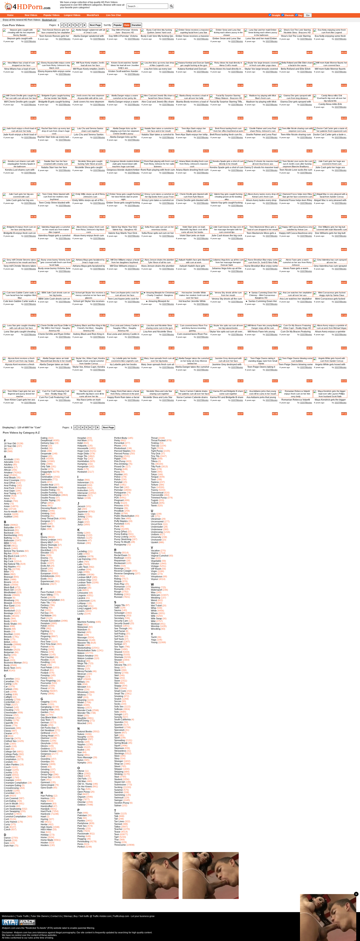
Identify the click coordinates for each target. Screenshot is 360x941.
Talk (116, 816)
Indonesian (83, 482)
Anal (6, 475)
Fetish (44, 626)
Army (6, 503)
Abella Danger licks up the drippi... (123, 138)
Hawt (43, 816)
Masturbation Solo (86, 650)
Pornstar (118, 490)
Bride (6, 639)
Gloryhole (46, 743)
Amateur (8, 472)
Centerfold (9, 702)
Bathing (8, 538)
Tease (117, 831)
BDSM (7, 545)
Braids (7, 631)
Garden (44, 712)
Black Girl (9, 590)
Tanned (118, 824)
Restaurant (119, 563)
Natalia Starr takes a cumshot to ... (158, 136)
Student (118, 779)
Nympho (81, 762)
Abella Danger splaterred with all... (89, 37)
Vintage (155, 566)
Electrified (46, 550)
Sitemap (68, 916)
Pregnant (119, 500)
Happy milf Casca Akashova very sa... (295, 234)
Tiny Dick (155, 453)
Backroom (9, 530)
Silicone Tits (120, 665)
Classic (7, 725)
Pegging (81, 839)
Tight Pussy (157, 451)
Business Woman (13, 662)
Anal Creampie (11, 480)
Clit (5, 736)
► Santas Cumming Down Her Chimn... (261, 302)
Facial (44, 597)
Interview (82, 495)
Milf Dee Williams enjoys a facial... (123, 267)
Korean (81, 543)
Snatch (117, 699)
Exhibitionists (47, 576)
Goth (43, 756)
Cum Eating (10, 801)
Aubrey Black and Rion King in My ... (88, 335)
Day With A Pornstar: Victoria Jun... (123, 37)
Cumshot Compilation (15, 816)
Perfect (81, 846)
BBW (6, 543)
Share (117, 649)
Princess (118, 505)
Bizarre (7, 582)
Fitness (44, 652)
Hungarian (82, 466)
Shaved (118, 652)
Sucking (118, 787)
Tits (152, 464)
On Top (81, 789)
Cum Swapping (12, 811)
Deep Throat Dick (49, 518)
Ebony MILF (47, 542)
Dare (6, 843)
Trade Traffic (22, 916)
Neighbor (82, 739)
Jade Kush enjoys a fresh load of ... (19, 136)
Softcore (118, 709)
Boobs (7, 616)
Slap (116, 678)
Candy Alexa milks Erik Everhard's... (330, 105)
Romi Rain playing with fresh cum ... (158, 171)
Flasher (44, 654)
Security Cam (121, 621)
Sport (117, 737)
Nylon (80, 760)
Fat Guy (45, 613)
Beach (7, 548)
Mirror (80, 689)
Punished (119, 523)
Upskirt (154, 542)
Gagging (45, 701)
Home (10, 15)
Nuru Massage (84, 757)
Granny (44, 764)
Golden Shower (49, 751)
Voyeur (154, 579)
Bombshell (9, 610)
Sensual (118, 641)
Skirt (116, 675)
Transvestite (157, 495)
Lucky (80, 613)
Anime (7, 496)
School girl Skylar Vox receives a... (88, 302)
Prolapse (118, 508)
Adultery (8, 464)
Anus (6, 498)
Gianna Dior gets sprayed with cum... (295, 103)
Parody (81, 828)
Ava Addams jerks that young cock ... (261, 398)
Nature (80, 734)
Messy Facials (84, 671)
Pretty (117, 503)
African (7, 470)
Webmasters (8, 916)
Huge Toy (82, 458)
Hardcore (45, 814)
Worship (155, 626)
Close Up (9, 738)
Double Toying (48, 500)
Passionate (83, 833)
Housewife (82, 448)
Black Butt (9, 587)
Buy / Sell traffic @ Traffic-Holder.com (92, 916)
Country (8, 772)
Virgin (154, 571)
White (154, 610)
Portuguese (120, 492)
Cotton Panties (11, 764)
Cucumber (9, 793)
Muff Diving (83, 720)
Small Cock (120, 691)
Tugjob (154, 500)
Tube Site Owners (40, 916)
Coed (7, 749)
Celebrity (8, 699)
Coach (7, 746)
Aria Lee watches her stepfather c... (296, 300)
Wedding (155, 597)
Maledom (82, 629)
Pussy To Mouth (122, 542)
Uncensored (157, 521)
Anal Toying (10, 493)
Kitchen (81, 538)
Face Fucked (47, 592)
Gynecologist (47, 785)
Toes (153, 469)
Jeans (80, 514)
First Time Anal (48, 644)
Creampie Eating (12, 785)
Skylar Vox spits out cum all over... (227, 331)
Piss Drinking (121, 464)
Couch (7, 767)
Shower (118, 660)
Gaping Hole (47, 709)
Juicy (80, 524)
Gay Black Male (49, 717)
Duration (136, 25)
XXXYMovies (30, 41)
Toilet (153, 471)
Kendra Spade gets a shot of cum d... (227, 169)
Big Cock (8, 561)
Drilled (44, 511)
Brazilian (8, 634)
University (156, 537)
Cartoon (8, 689)
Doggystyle (46, 471)
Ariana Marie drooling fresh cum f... (192, 171)
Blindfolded (10, 592)
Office (80, 773)
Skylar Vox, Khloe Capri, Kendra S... (88, 368)
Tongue (155, 477)
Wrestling (155, 629)
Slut (116, 688)
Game (44, 704)
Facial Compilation (50, 600)
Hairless (45, 798)
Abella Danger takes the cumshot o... (192, 368)
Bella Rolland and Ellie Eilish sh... (295, 70)
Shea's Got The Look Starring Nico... (296, 37)
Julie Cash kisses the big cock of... (227, 237)
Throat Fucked (158, 440)
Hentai (44, 824)
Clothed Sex (10, 741)
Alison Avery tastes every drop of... (261, 201)
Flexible (45, 660)
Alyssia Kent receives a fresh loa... (19, 366)
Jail (79, 509)
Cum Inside (10, 806)
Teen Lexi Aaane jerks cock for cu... (123, 300)
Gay (300, 15)
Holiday (45, 834)
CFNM (7, 704)
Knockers (82, 540)
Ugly (153, 514)
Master (80, 645)
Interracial (82, 493)
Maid (79, 624)
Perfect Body (120, 438)
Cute (6, 827)
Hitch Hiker (46, 829)
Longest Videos (72, 15)
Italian (80, 498)
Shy (116, 662)
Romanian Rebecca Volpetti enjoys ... (295, 401)
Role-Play (119, 584)
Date (126, 25)
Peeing (81, 836)
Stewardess (120, 751)
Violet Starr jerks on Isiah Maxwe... (192, 237)
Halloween (46, 803)
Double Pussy (48, 497)
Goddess (45, 748)
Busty (7, 665)
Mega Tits (82, 663)
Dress (44, 505)
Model (80, 702)
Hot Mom (82, 440)
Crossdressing (11, 788)
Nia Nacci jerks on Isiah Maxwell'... (89, 401)
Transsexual (157, 492)
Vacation (155, 550)
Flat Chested (47, 657)
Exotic (44, 578)
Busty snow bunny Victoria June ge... (54, 270)
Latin (79, 564)
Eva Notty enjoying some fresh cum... (330, 37)
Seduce (118, 626)
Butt (6, 670)
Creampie (9, 780)
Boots (7, 618)
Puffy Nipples (121, 521)
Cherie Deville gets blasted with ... (192, 201)
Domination (46, 477)
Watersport (156, 590)
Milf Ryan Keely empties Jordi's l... (89, 70)
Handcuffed (46, 806)
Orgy (79, 799)
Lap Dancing (84, 559)
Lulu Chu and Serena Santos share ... (89, 136)
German (45, 722)
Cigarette (8, 723)
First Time (46, 641)
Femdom (45, 623)
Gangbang (46, 707)
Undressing (157, 532)
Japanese (82, 511)
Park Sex (82, 826)
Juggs (80, 522)
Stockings (119, 753)
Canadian (9, 681)
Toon (153, 479)
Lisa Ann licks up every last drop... (157, 70)
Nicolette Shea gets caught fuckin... (88, 169)
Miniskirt (81, 687)
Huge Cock (83, 451)
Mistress (81, 694)
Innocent (81, 485)
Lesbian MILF (84, 577)
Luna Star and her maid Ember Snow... (261, 40)
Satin (116, 607)
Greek (44, 767)
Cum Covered (11, 798)
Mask (80, 635)
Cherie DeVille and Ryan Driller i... (54, 335)
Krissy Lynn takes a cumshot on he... (158, 201)
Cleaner (8, 733)
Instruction (82, 490)
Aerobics (8, 467)
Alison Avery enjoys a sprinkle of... (330, 333)
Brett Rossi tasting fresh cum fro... (227, 134)
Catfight (8, 697)
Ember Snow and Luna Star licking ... (227, 40)
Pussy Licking (121, 536)
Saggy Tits (119, 605)
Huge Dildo (83, 453)
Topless (155, 482)
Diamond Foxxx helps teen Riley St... (295, 201)
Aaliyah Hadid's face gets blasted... (192, 267)
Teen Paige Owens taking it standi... (261, 368)
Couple (7, 775)
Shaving (118, 654)
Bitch (6, 579)
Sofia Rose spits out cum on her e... (158, 234)
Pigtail (117, 458)
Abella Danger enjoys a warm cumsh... (123, 103)
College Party (11, 754)
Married (81, 632)
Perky (117, 440)
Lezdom (81, 585)
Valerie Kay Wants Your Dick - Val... (123, 234)
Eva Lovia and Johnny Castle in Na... (123, 335)
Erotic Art (45, 566)
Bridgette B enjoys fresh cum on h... (20, 234)
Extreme (45, 584)
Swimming (119, 795)
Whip (153, 608)
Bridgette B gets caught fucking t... (54, 103)
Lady (79, 554)
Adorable (8, 462)
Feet (43, 618)
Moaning (81, 700)
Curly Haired (10, 822)
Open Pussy (83, 791)
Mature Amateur (85, 655)
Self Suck (119, 639)
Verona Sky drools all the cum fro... (227, 300)
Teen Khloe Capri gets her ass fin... (19, 401)
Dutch (44, 523)
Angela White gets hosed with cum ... (330, 366)
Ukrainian (156, 519)
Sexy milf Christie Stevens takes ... (20, 267)
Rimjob (118, 581)
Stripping (118, 771)
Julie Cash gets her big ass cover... (20, 201)
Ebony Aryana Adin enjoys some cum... (54, 72)
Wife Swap (156, 618)
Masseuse (82, 640)
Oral (79, 794)
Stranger (118, 761)
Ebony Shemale (49, 545)
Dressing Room (49, 508)
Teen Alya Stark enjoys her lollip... (192, 134)
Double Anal (47, 484)
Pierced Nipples (122, 451)
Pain (79, 813)
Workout (155, 624)
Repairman (120, 560)
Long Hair (82, 606)
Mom (79, 705)
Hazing (44, 819)
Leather (81, 569)
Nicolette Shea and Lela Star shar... (157, 398)
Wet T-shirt (156, 605)
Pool (116, 484)
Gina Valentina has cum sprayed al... (330, 267)
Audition (8, 516)
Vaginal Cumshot (159, 555)
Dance (7, 837)
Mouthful (81, 718)
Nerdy (80, 742)
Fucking (45, 691)
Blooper (8, 597)
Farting (44, 607)
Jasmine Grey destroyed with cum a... (227, 366)
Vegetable (156, 561)
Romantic (119, 589)
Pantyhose (82, 823)
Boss (6, 626)
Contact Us (56, 916)
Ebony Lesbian (48, 539)
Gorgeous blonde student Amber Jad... (123, 171)
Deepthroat (46, 440)
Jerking (81, 516)
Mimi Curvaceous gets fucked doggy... (330, 300)
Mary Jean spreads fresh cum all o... (157, 366)
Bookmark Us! (49, 20)
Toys (153, 487)
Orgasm (81, 797)
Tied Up (155, 445)
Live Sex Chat (113, 15)
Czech (7, 829)
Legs (79, 572)
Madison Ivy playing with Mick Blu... (261, 103)
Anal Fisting (10, 485)
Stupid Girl (119, 782)
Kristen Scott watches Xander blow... (123, 72)
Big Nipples (10, 566)
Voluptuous (156, 576)
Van (153, 558)
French (44, 685)
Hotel (80, 443)
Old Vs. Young (84, 784)
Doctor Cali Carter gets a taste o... (330, 134)
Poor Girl (118, 487)
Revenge (119, 568)
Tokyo (154, 474)
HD (42, 822)
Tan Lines (119, 821)
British (7, 642)
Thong (117, 842)
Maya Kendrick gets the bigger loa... (330, 401)
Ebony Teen (47, 547)
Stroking (118, 774)
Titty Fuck (155, 466)
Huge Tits (82, 456)
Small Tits (119, 693)
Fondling (45, 662)
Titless (154, 461)
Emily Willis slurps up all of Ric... (88, 200)
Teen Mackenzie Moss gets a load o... (261, 234)
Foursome (46, 683)
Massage (82, 637)
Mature (81, 653)
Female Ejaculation (50, 621)
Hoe (43, 832)
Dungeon (45, 521)
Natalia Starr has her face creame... (54, 169)
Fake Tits (45, 602)
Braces (7, 629)
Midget (80, 676)
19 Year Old (10, 446)
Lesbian (81, 574)
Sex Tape (119, 646)
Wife (153, 616)
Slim (116, 683)
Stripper (118, 769)
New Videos (31, 15)
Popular (118, 25)
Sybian (117, 805)
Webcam (155, 595)
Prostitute (119, 511)
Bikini (7, 574)
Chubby (8, 720)
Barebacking (10, 535)
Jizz (79, 519)
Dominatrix (46, 479)
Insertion (81, 487)
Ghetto (44, 725)
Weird (154, 600)
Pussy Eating (121, 534)
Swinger (118, 800)
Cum (6, 795)
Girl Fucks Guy (48, 727)
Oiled (80, 776)
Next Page (95, 25)
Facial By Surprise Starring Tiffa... (227, 101)
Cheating (8, 710)
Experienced (47, 581)
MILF (79, 679)
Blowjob (8, 603)
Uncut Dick (156, 524)
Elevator (45, 552)
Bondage (8, 613)
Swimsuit (118, 797)
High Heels (46, 827)
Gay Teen (45, 720)
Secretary (119, 618)
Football (45, 670)
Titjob (154, 458)
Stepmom (119, 748)
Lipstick (81, 598)
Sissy (117, 667)
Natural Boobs (84, 731)
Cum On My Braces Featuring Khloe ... (296, 333)
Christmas (9, 718)
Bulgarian (9, 652)
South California (122, 719)
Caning (7, 684)
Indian (80, 480)
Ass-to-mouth (10, 511)
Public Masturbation (124, 516)
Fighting (45, 631)
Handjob (45, 809)
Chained (8, 707)
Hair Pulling (47, 795)
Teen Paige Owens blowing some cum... (296, 366)
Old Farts (82, 778)
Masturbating (84, 648)
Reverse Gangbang (124, 573)
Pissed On (119, 466)
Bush (6, 660)
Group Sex (46, 777)
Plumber (118, 474)
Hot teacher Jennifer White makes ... (192, 302)
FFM (43, 628)
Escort (44, 568)
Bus (6, 657)
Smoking (118, 696)
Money (80, 707)
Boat (6, 608)
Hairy (43, 801)
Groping (45, 772)
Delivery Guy (47, 443)
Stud (116, 776)
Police (117, 477)
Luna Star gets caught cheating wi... (20, 333)
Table (117, 813)
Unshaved (156, 539)
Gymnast (45, 782)
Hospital (81, 438)
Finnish (44, 639)
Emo (43, 555)
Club (6, 743)
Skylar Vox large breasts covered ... (261, 70)
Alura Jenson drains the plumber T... (157, 267)
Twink (154, 505)
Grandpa (45, 761)
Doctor (44, 469)
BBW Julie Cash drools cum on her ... (54, 300)
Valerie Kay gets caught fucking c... (227, 204)
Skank (117, 670)
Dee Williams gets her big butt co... (330, 234)
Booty (7, 621)
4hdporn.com (20, 932)
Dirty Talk (45, 466)
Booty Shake (10, 624)
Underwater (157, 526)
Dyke (43, 529)
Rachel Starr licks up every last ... (54, 137)
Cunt (6, 819)
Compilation (10, 759)
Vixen (154, 574)
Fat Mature (46, 615)
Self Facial (119, 631)
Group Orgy (46, 774)
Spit (116, 735)
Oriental (81, 802)
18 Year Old (10, 443)
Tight (153, 448)
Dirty (43, 464)
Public (117, 513)
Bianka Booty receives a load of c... (192, 103)
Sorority (118, 717)
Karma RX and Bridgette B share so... (226, 398)
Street (117, 766)
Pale (79, 818)
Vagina (154, 553)
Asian (7, 506)
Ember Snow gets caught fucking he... (123, 204)
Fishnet (44, 646)
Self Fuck (119, 636)
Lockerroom (83, 600)
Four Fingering (48, 680)
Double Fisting (48, 490)
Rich (116, 576)
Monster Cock (84, 710)
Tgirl (116, 837)
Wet (153, 603)
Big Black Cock (11, 556)
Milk (79, 684)
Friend (44, 688)
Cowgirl (8, 777)
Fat (42, 610)
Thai (116, 839)
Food (43, 665)
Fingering (45, 636)
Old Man (81, 781)
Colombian (9, 756)
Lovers (80, 611)
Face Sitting (47, 594)
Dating (44, 438)
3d (5, 448)
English (44, 560)
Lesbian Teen (84, 582)
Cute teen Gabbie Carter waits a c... (19, 302)
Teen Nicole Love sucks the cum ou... (295, 171)
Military (81, 682)
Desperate (46, 453)
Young (154, 642)
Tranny (154, 490)
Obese (80, 771)
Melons (81, 666)
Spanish (118, 724)
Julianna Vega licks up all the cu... (227, 270)
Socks (117, 704)
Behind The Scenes (14, 551)
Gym (43, 779)
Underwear (156, 529)
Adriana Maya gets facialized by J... (89, 267)
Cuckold (8, 790)
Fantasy (45, 605)
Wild (153, 621)
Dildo (43, 461)
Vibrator (155, 563)
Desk (43, 451)
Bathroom (9, 540)
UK (152, 516)
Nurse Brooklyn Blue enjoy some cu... (261, 267)
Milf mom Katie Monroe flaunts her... (330, 70)
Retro (117, 566)
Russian (118, 597)
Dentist (44, 448)
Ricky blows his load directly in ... (226, 69)
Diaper (44, 456)
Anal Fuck (9, 488)
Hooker (44, 842)
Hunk (80, 469)
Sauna (117, 610)
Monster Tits (83, 713)
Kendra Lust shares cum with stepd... (19, 171)
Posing (117, 495)
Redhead (119, 558)
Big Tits (7, 569)
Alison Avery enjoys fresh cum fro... (89, 237)
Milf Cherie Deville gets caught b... (19, 103)
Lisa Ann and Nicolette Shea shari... (157, 333)
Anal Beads (10, 477)
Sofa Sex (118, 706)
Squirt (117, 745)
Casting (8, 694)
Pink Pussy (119, 461)
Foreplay (45, 675)
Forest (44, 678)
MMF (79, 697)
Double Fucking (49, 492)
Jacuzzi (81, 506)
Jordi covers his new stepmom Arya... (88, 103)
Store (117, 756)
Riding (117, 578)
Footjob (44, 672)
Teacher (118, 829)
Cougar (8, 770)
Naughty (81, 736)
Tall (116, 819)
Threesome (120, 845)
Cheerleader (10, 712)
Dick (43, 458)
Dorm (43, 482)
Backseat (8, 532)
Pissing (118, 469)
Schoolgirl (119, 613)
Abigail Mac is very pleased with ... (330, 201)
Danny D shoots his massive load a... (261, 169)
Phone (117, 445)
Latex (80, 561)
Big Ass (7, 553)
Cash (6, 691)
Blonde (7, 595)
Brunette (8, 644)
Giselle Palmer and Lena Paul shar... (261, 136)
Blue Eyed (9, 605)
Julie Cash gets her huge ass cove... (330, 169)
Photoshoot (120, 448)
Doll (43, 474)
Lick (79, 590)
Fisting (44, 649)
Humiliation (83, 461)
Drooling (45, 516)
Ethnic (44, 571)
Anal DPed (9, 483)
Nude (80, 747)
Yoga (153, 639)
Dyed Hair (46, 526)
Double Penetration (51, 495)
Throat (154, 438)
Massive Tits (83, 642)
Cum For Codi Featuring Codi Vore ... (54, 398)
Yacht (154, 637)
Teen (116, 834)
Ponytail (118, 482)
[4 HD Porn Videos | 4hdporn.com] (29, 5)
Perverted (119, 443)
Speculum (119, 730)
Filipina (44, 633)
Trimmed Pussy (159, 497)
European (46, 573)
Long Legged (84, 608)
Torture (154, 484)
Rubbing (118, 594)
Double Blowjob (49, 487)
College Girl (10, 751)
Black (7, 584)
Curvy (7, 824)
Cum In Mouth (11, 803)
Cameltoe (9, 679)
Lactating (82, 551)
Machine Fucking (86, 622)
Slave (117, 680)
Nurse (80, 755)
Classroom (9, 728)
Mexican (81, 674)
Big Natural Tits (12, 564)
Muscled (81, 723)
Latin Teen (82, 567)
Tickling (155, 443)
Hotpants (82, 445)
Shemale (289, 15)
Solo (116, 712)
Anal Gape (9, 490)
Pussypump (120, 544)
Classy (7, 730)
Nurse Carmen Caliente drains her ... (192, 398)
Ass (6, 509)
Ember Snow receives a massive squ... (192, 37)
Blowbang (9, 600)
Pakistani (82, 815)
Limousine (82, 593)
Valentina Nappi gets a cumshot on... (54, 237)
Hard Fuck (46, 811)
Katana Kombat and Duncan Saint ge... (192, 70)
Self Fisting (119, 633)
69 (5, 451)
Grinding (45, 769)
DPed (43, 503)
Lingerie (81, 595)
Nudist (80, 749)
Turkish (154, 503)
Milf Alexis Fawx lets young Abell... (261, 333)
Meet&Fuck (93, 15)
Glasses (45, 740)
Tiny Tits (155, 456)
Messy (80, 668)
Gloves (44, 746)
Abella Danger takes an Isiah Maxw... (54, 366)
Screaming (119, 615)
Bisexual (8, 577)
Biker (6, 571)
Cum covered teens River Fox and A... (192, 335)
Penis (80, 844)
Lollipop (81, 603)
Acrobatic (9, 459)
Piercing (118, 456)
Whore (154, 613)
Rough (117, 591)
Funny (44, 693)
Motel (80, 715)
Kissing (81, 535)
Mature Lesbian (85, 658)
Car (6, 686)
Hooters (45, 845)
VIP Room (156, 569)
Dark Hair (9, 845)
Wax (153, 592)
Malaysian (82, 627)
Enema (44, 558)
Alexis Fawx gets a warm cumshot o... (295, 270)
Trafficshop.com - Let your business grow (133, 916)
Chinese (8, 715)
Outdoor (81, 804)
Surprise (118, 790)
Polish (117, 479)
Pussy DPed (120, 531)
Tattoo (117, 826)
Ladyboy (81, 556)
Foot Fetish (46, 667)
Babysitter (9, 527)
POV (116, 497)
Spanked (118, 727)
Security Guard (121, 623)
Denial (44, 445)
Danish (7, 840)
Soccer (117, 701)
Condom (8, 762)
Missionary (82, 692)
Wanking (155, 587)
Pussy (117, 529)
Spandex (118, 722)
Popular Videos (52, 15)
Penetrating (83, 841)
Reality (117, 552)
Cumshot (8, 814)
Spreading (119, 740)
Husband (82, 471)
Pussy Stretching (122, 539)
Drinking (45, 513)
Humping (82, 464)
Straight (276, 15)
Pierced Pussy (121, 453)
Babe (6, 525)
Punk (116, 526)
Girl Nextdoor (47, 730)
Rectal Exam (120, 555)
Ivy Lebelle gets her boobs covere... (123, 366)
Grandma (45, 759)
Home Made (47, 840)
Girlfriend (45, 733)
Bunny (7, 655)
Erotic (43, 563)
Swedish (118, 792)
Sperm (117, 732)
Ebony (44, 537)
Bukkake (8, 649)
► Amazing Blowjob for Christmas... (158, 302)
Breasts (8, 636)
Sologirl (118, 714)
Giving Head (47, 735)
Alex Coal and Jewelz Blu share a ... (158, 103)
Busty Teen (9, 668)
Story (116, 758)
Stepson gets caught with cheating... (19, 40)
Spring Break (121, 743)
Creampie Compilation (15, 782)
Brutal (7, 647)
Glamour (45, 738)
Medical (81, 661)
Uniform (155, 534)
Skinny (117, 672)
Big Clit (7, 558)
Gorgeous (46, 754)
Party (80, 831)
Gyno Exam (46, 787)
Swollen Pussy (121, 803)
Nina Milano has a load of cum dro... (19, 70)
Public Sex (119, 518)
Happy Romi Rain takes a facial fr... (123, 398)
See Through (121, 628)
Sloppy (117, 685)
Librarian (82, 587)
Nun (79, 752)
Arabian (8, 501)
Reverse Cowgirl (122, 571)
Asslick (7, 514)
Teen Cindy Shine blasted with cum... (54, 204)
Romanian (119, 586)
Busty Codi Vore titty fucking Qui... (158, 36)
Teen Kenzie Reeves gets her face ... (54, 37)
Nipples (81, 744)
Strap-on (118, 764)
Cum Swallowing (12, 809)
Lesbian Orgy (84, 580)
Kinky (80, 532)
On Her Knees (84, 786)
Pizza (117, 471)
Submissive (120, 784)
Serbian (118, 644)
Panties (81, 820)
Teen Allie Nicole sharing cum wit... (296, 136)
